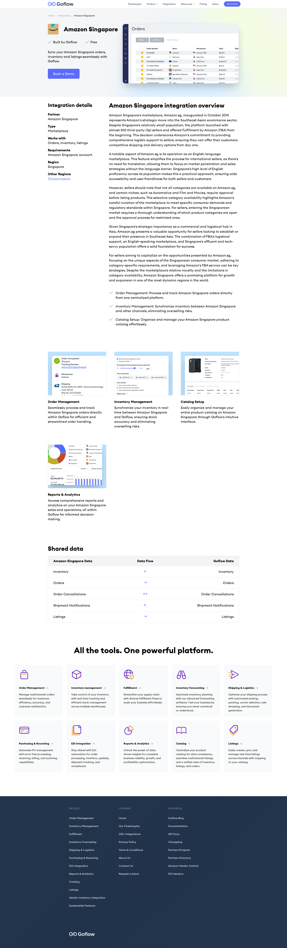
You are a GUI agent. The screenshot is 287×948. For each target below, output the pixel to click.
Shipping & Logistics (81, 850)
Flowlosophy (135, 3)
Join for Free (232, 4)
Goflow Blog (176, 818)
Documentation (178, 826)
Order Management (81, 818)
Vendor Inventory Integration (87, 897)
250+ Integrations (130, 834)
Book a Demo (63, 74)
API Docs (173, 834)
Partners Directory (179, 857)
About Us (124, 857)
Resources (187, 3)
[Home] (58, 4)
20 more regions (59, 178)
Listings (73, 889)
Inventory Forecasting (82, 842)
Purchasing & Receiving (83, 857)
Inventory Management (83, 826)
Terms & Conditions (131, 850)
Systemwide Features (82, 905)
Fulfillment (75, 834)
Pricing (203, 3)
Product (152, 3)
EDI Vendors (175, 873)
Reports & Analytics (81, 873)
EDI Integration (78, 865)
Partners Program (179, 850)
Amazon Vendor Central (183, 865)
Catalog (74, 881)
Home (51, 15)
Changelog (175, 842)
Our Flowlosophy (129, 826)
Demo (215, 3)
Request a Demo (129, 873)
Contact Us (126, 865)
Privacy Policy (127, 842)
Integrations (169, 3)
